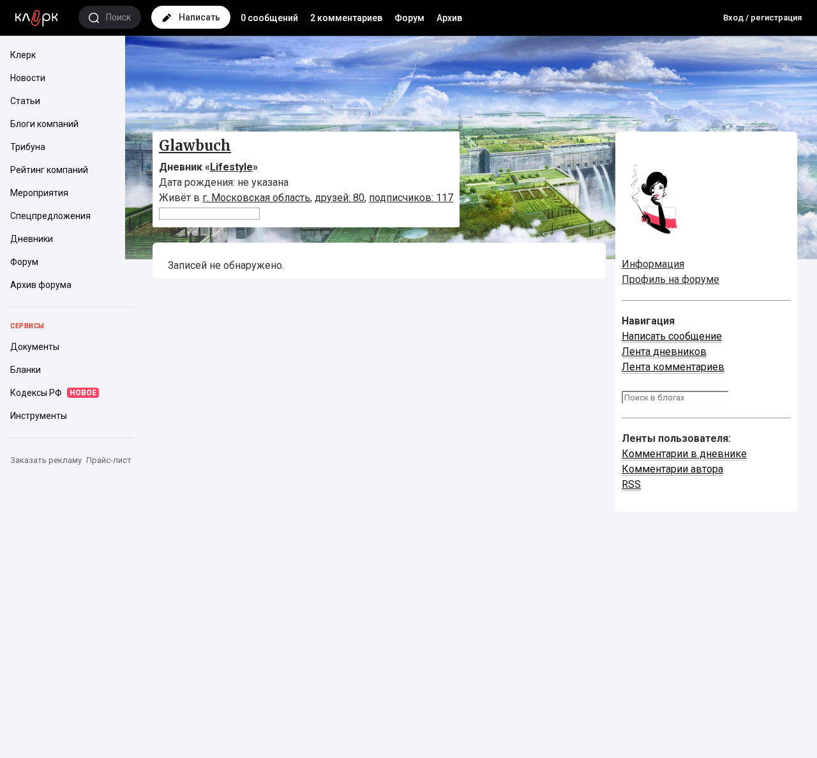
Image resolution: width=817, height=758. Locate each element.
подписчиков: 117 (411, 198)
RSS (631, 484)
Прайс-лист (108, 460)
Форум (409, 18)
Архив (449, 18)
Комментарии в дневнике (684, 454)
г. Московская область (256, 198)
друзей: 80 (339, 198)
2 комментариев (346, 18)
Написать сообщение (672, 336)
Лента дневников (664, 351)
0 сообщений (269, 18)
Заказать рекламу (46, 460)
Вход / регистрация (762, 17)
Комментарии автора (672, 469)
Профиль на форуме (670, 279)
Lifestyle (231, 167)
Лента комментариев (673, 367)
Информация (653, 264)
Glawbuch (195, 146)
